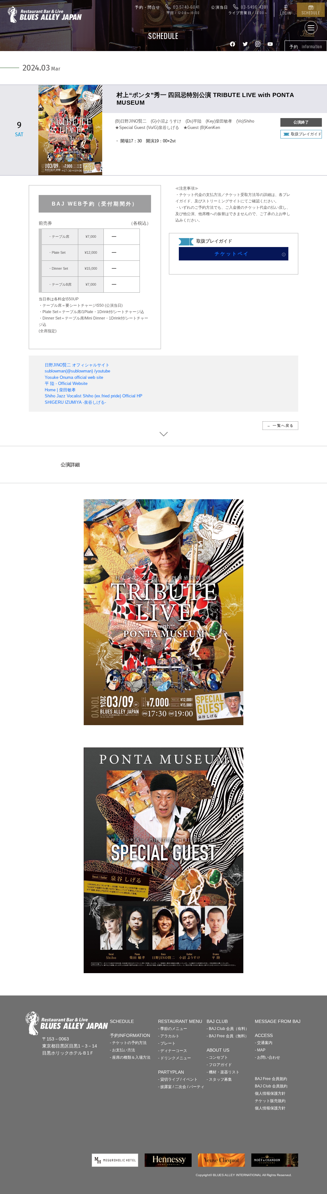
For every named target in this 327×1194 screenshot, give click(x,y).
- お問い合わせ (267, 1057)
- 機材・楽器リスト (223, 1072)
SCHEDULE (311, 12)
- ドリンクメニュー (174, 1058)
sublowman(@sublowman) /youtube (77, 371)
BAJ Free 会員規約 (271, 1079)
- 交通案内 (263, 1042)
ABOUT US (218, 1050)
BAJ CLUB (217, 1021)
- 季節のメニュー (172, 1028)
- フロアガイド (219, 1065)
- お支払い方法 (122, 1050)
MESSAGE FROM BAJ (277, 1021)
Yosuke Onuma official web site (74, 377)
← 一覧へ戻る (280, 425)
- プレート (167, 1043)
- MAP (260, 1050)
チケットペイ (232, 253)
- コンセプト (217, 1057)
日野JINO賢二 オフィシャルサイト (77, 365)
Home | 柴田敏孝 (60, 389)
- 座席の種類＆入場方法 (130, 1057)
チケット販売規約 (270, 1101)
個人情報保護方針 (270, 1093)
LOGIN (285, 13)
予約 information (305, 46)
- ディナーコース (172, 1050)
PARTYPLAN (171, 1072)
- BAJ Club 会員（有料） (228, 1028)
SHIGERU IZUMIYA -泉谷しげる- (75, 402)
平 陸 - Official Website (66, 383)
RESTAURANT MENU (180, 1021)
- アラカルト (168, 1036)
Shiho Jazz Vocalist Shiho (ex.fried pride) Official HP (93, 396)
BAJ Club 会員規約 (271, 1086)
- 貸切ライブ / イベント (178, 1079)
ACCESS (264, 1035)
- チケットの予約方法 (128, 1042)
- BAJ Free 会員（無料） (228, 1036)
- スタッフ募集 (219, 1079)
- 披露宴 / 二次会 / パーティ (181, 1087)
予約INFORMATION (130, 1035)
